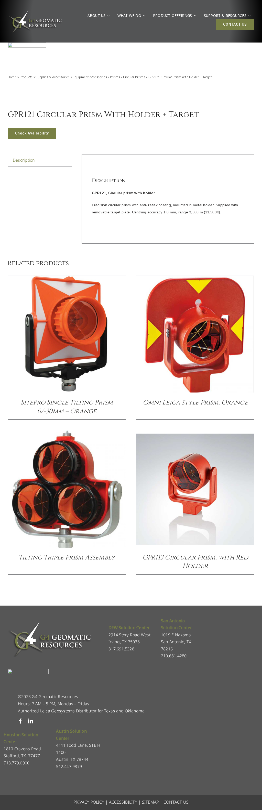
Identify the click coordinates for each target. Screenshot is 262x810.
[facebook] (20, 721)
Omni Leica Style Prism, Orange (195, 402)
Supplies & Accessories (53, 77)
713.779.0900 (16, 763)
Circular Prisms (134, 77)
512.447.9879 (69, 766)
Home (12, 77)
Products (26, 77)
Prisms (115, 77)
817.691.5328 (121, 649)
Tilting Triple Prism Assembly (66, 557)
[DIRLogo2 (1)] (28, 671)
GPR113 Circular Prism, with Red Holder (195, 561)
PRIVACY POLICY (88, 802)
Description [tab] (24, 160)
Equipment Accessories (90, 77)
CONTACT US (176, 802)
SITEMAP (150, 802)
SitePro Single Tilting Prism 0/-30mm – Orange (67, 406)
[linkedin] (30, 721)
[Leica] (27, 44)
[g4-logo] (35, 11)
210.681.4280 (174, 656)
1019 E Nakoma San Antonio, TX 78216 (176, 642)
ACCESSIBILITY (123, 802)
